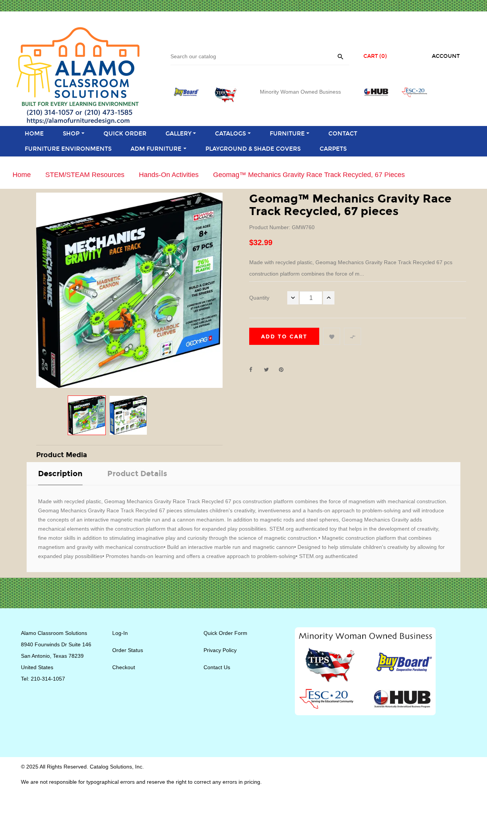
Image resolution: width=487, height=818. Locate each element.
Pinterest (284, 369)
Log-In (120, 633)
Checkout (123, 667)
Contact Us (217, 667)
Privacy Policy (220, 650)
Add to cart (284, 336)
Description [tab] (60, 473)
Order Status (127, 650)
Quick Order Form (225, 633)
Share (255, 369)
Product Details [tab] (137, 473)
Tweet (269, 369)
